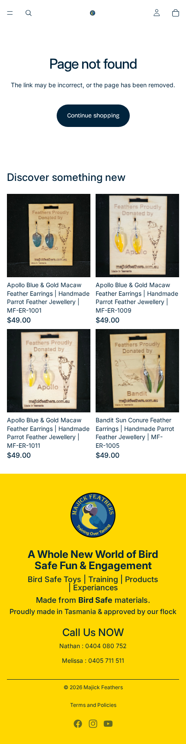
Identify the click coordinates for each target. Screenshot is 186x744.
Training (103, 579)
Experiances (95, 587)
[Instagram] (93, 724)
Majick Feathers (103, 687)
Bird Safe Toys (54, 579)
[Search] (28, 12)
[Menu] (10, 13)
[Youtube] (108, 724)
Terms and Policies (93, 705)
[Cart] (175, 12)
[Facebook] (78, 724)
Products (141, 579)
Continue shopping (93, 115)
